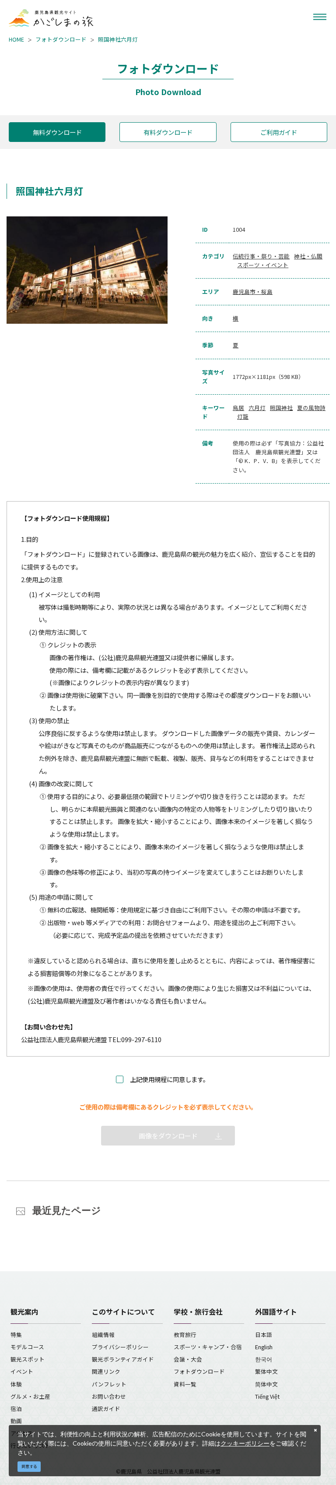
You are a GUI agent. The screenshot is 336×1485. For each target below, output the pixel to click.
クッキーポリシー (245, 1443)
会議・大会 (188, 1359)
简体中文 (266, 1384)
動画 (16, 1421)
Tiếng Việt (267, 1396)
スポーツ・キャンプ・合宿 (208, 1347)
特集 (16, 1334)
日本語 (263, 1334)
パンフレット (109, 1384)
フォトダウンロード (61, 39)
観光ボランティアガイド (123, 1359)
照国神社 (281, 407)
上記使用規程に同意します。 (169, 1079)
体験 (16, 1384)
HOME (16, 39)
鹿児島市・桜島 (253, 291)
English (264, 1347)
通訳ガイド (106, 1408)
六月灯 (257, 407)
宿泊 (16, 1408)
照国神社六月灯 (118, 39)
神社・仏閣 (308, 256)
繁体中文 (266, 1371)
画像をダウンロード (168, 1135)
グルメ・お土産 (30, 1396)
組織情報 (103, 1334)
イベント (21, 1371)
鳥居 (238, 407)
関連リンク (106, 1371)
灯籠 (242, 416)
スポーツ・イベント (262, 265)
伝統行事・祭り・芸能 (261, 256)
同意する (29, 1466)
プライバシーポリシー (120, 1347)
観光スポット (27, 1359)
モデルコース (27, 1347)
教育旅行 (185, 1334)
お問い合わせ (109, 1396)
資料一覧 (185, 1384)
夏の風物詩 (311, 407)
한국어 (263, 1359)
